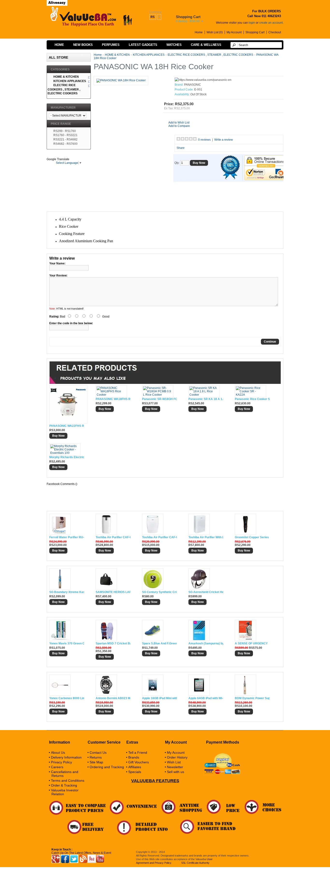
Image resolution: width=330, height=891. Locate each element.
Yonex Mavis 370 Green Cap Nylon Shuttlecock (66, 643)
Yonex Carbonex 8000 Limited (66, 698)
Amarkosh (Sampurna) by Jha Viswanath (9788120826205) (205, 643)
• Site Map (95, 762)
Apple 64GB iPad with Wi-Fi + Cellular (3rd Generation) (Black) (205, 698)
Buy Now (58, 435)
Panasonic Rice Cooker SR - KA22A (252, 399)
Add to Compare (179, 126)
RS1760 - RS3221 (65, 135)
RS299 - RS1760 (64, 131)
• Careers (56, 767)
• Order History (176, 757)
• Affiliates (133, 767)
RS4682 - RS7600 (65, 143)
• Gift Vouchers (137, 762)
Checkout (274, 32)
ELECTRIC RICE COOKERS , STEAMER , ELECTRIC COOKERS (211, 54)
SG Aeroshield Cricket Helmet (205, 592)
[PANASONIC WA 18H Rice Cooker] (121, 80)
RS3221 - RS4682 (65, 139)
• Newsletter (174, 767)
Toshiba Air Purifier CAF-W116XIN (113, 537)
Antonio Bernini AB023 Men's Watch (113, 698)
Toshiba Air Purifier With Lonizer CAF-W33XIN (205, 537)
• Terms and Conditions (66, 780)
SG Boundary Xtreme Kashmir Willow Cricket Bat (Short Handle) (66, 592)
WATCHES (174, 45)
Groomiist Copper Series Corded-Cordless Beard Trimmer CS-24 (252, 537)
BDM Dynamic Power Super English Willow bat (252, 698)
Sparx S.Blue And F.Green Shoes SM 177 (159, 643)
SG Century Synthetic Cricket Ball (159, 592)
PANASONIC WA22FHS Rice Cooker (66, 426)
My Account (234, 32)
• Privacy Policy (60, 762)
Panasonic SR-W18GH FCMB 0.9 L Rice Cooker (159, 399)
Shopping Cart (255, 32)
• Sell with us (174, 772)
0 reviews (204, 139)
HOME (59, 45)
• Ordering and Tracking (105, 767)
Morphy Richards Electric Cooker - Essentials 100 (66, 457)
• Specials (133, 772)
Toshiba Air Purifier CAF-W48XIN (159, 537)
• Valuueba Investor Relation (64, 792)
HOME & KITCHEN (117, 54)
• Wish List (173, 762)
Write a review (223, 139)
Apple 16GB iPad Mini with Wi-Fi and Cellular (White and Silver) (159, 698)
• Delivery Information (65, 757)
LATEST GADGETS (143, 45)
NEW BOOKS (83, 45)
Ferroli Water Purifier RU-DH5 (66, 537)
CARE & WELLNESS (206, 45)
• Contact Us (97, 752)
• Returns (94, 757)
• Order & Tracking (63, 785)
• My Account (175, 752)
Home (199, 32)
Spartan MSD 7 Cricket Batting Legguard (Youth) (113, 643)
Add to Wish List (178, 122)
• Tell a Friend (136, 752)
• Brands (132, 757)
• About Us (57, 752)
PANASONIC (192, 84)
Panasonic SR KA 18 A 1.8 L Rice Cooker (205, 399)
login (252, 22)
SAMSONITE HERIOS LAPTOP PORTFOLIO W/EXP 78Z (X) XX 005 (113, 592)
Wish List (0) (215, 32)
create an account (271, 22)
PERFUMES (111, 45)
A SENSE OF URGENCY (251, 643)
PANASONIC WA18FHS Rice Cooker (113, 399)
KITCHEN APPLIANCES (149, 54)
